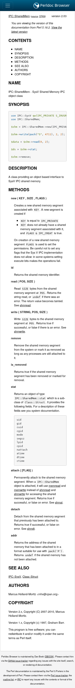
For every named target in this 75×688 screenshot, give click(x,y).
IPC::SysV (14, 576)
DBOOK (49, 656)
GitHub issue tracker (18, 660)
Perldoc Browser (54, 5)
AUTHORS (21, 70)
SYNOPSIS (22, 53)
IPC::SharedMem (19, 16)
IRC (19, 679)
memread (54, 486)
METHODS (21, 61)
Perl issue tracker (59, 675)
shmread (25, 305)
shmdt (31, 528)
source (34, 16)
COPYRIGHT (23, 74)
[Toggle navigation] (7, 5)
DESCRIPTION (24, 57)
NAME (19, 49)
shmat (58, 502)
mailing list (8, 679)
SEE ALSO (22, 66)
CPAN (42, 16)
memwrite (20, 490)
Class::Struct (30, 576)
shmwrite (19, 331)
